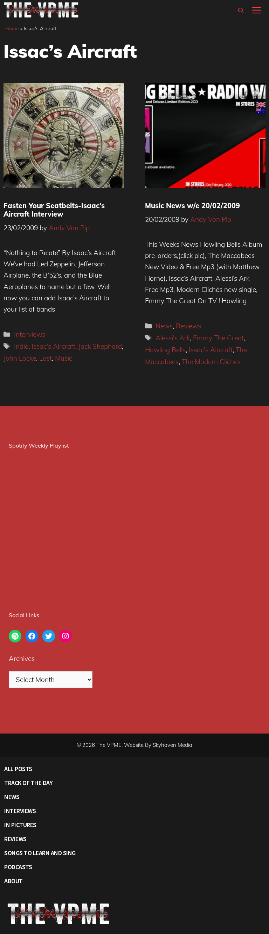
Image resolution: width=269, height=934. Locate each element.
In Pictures (20, 825)
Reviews (188, 326)
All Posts (18, 769)
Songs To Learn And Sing (40, 853)
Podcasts (18, 867)
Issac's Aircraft (53, 346)
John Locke (20, 358)
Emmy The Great (218, 338)
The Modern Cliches (211, 361)
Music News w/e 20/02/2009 (192, 205)
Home (12, 28)
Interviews (29, 334)
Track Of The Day (28, 783)
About (13, 881)
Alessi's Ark (173, 338)
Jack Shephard (100, 346)
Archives (22, 658)
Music (63, 358)
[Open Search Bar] (241, 10)
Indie (21, 346)
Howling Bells (165, 350)
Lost (45, 358)
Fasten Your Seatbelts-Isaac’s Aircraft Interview (54, 209)
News (164, 326)
